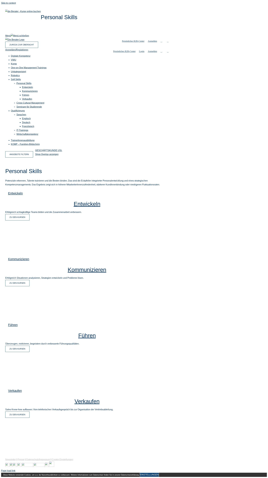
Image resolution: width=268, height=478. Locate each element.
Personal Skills (23, 83)
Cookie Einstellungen (62, 459)
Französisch (28, 126)
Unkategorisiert (18, 71)
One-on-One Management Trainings (28, 67)
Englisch (26, 118)
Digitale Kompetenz (20, 56)
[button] (168, 41)
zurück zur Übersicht (21, 45)
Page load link (8, 470)
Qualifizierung (18, 111)
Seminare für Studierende (29, 107)
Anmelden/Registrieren (16, 50)
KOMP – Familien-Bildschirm (25, 144)
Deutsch (26, 122)
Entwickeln (27, 87)
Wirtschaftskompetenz (27, 134)
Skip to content (8, 3)
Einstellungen (149, 475)
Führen (25, 95)
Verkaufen (27, 99)
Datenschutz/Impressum (38, 459)
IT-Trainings (22, 130)
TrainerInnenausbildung (22, 140)
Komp (14, 64)
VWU (13, 60)
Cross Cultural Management (30, 103)
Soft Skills (16, 79)
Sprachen (21, 114)
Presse (21, 459)
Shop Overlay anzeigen (46, 154)
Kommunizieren (30, 91)
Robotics (15, 75)
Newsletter (10, 459)
